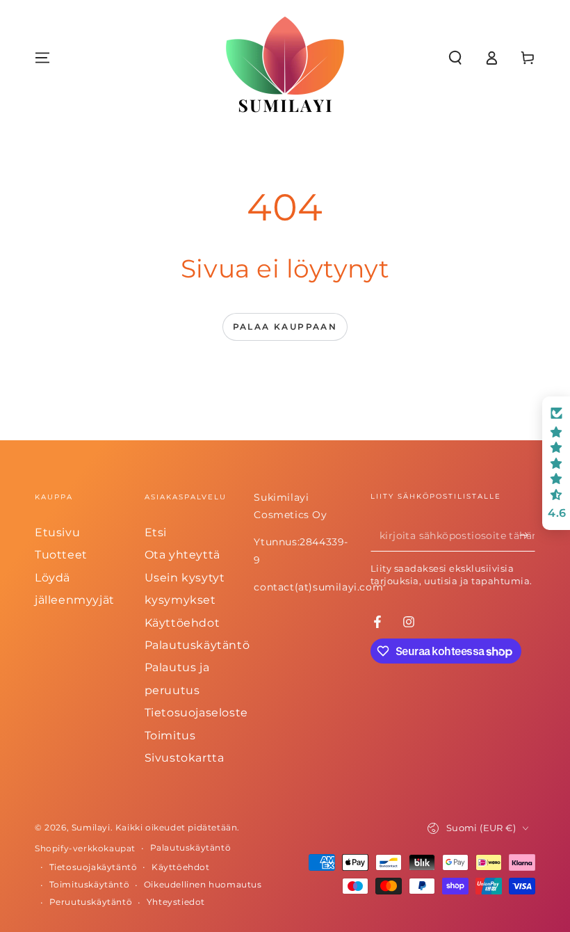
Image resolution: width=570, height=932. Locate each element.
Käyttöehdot (182, 622)
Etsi (156, 532)
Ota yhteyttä (182, 554)
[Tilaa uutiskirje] (527, 535)
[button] (455, 57)
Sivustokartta (185, 757)
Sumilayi (91, 827)
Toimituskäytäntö (89, 884)
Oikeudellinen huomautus (203, 884)
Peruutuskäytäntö (91, 902)
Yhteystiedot (176, 902)
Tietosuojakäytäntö (93, 867)
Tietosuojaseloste (196, 712)
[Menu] (42, 57)
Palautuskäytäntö (197, 645)
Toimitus (170, 735)
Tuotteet (61, 554)
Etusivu (57, 532)
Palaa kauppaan (285, 326)
